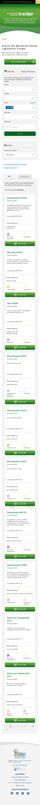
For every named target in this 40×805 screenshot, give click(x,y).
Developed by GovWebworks (20, 765)
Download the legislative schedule (14, 164)
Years (19, 103)
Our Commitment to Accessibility (20, 782)
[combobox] (20, 89)
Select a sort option (10, 150)
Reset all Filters (28, 71)
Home (4, 39)
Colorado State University (20, 777)
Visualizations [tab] (24, 176)
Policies (6, 93)
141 (33, 726)
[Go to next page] (6, 729)
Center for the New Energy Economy (21, 760)
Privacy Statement (20, 780)
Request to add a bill (10, 168)
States (6, 85)
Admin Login (20, 785)
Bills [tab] (9, 176)
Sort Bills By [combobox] (10, 155)
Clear (32, 103)
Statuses (7, 112)
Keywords (7, 121)
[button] (9, 107)
